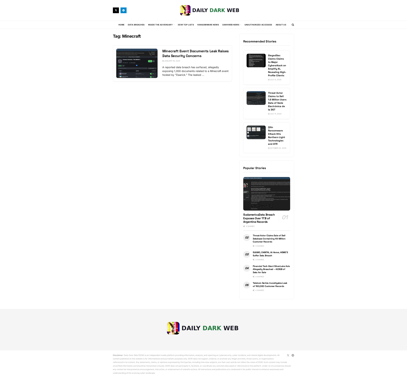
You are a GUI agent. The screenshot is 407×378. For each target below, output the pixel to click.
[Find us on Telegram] (124, 10)
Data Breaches (136, 25)
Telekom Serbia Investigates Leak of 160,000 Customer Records (270, 285)
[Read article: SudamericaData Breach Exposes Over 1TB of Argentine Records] (266, 194)
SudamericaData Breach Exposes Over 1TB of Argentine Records (259, 218)
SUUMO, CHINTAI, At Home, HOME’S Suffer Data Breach (270, 254)
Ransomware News (208, 25)
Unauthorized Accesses (258, 25)
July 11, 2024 (275, 114)
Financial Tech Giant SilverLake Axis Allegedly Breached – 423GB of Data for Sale (271, 269)
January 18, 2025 (172, 61)
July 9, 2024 (275, 79)
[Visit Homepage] (210, 10)
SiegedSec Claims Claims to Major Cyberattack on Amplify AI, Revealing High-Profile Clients (277, 65)
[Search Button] (293, 25)
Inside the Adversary (160, 25)
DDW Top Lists (186, 25)
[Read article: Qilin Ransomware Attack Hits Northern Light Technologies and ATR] (256, 132)
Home (121, 25)
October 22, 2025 (277, 148)
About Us (281, 25)
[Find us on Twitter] (116, 10)
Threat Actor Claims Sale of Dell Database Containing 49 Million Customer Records (269, 238)
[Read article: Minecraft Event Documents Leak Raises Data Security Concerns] (137, 63)
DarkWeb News (230, 25)
